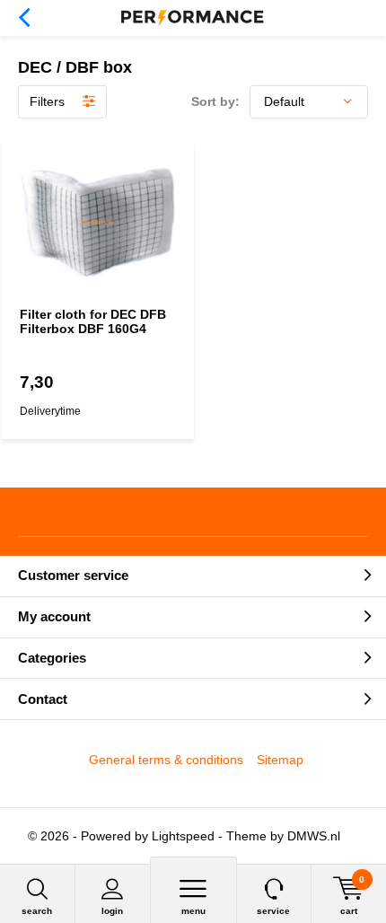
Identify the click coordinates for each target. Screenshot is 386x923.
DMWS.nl (313, 836)
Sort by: (215, 101)
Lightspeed (183, 836)
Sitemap (280, 759)
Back (24, 18)
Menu (193, 911)
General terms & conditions (166, 759)
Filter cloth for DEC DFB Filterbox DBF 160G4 (93, 321)
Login (112, 911)
